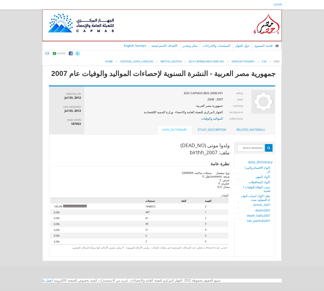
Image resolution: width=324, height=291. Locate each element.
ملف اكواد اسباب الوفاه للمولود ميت (255, 198)
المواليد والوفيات (212, 118)
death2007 (262, 210)
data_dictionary (260, 162)
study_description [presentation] (212, 130)
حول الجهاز (242, 45)
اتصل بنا (47, 280)
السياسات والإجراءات (216, 45)
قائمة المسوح (264, 45)
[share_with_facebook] (71, 54)
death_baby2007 (258, 215)
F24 (264, 61)
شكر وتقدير (190, 45)
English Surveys (135, 45)
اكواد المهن (262, 176)
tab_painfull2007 (258, 221)
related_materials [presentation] (250, 130)
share (61, 53)
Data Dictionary (243, 61)
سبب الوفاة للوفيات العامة (256, 189)
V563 (276, 61)
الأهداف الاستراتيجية (164, 45)
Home (109, 61)
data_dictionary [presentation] (174, 130)
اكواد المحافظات (259, 182)
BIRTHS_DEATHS (171, 61)
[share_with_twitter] (77, 54)
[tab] (250, 129)
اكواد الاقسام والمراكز (257, 169)
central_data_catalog (136, 61)
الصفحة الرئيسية (277, 46)
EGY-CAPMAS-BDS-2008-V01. (207, 61)
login (277, 4)
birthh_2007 (261, 205)
